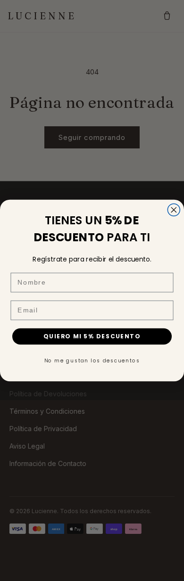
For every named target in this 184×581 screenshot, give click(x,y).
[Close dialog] (173, 210)
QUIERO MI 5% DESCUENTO (91, 336)
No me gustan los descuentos (92, 360)
